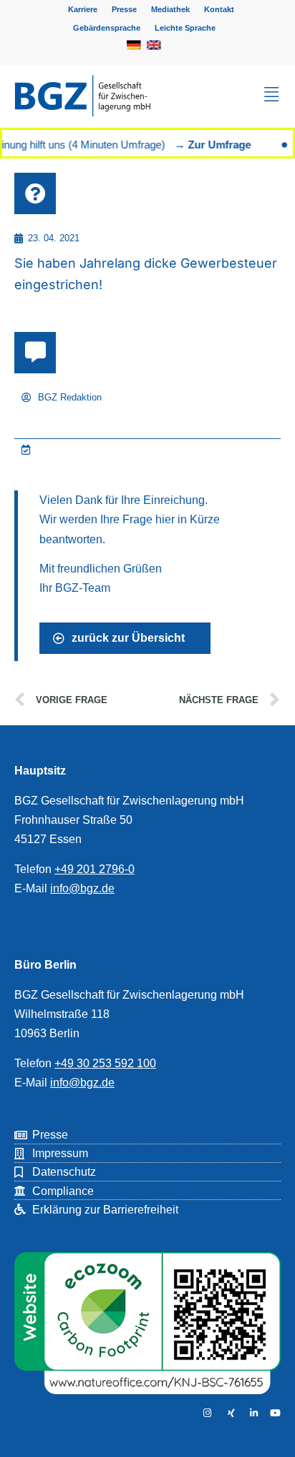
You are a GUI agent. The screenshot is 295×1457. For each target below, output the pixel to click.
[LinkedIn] (252, 1413)
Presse (124, 9)
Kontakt (219, 9)
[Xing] (228, 1413)
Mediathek (170, 9)
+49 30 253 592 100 (105, 1063)
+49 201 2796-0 (94, 869)
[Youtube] (275, 1413)
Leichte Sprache (185, 28)
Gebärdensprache (106, 28)
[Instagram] (205, 1413)
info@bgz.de (82, 888)
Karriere (82, 9)
